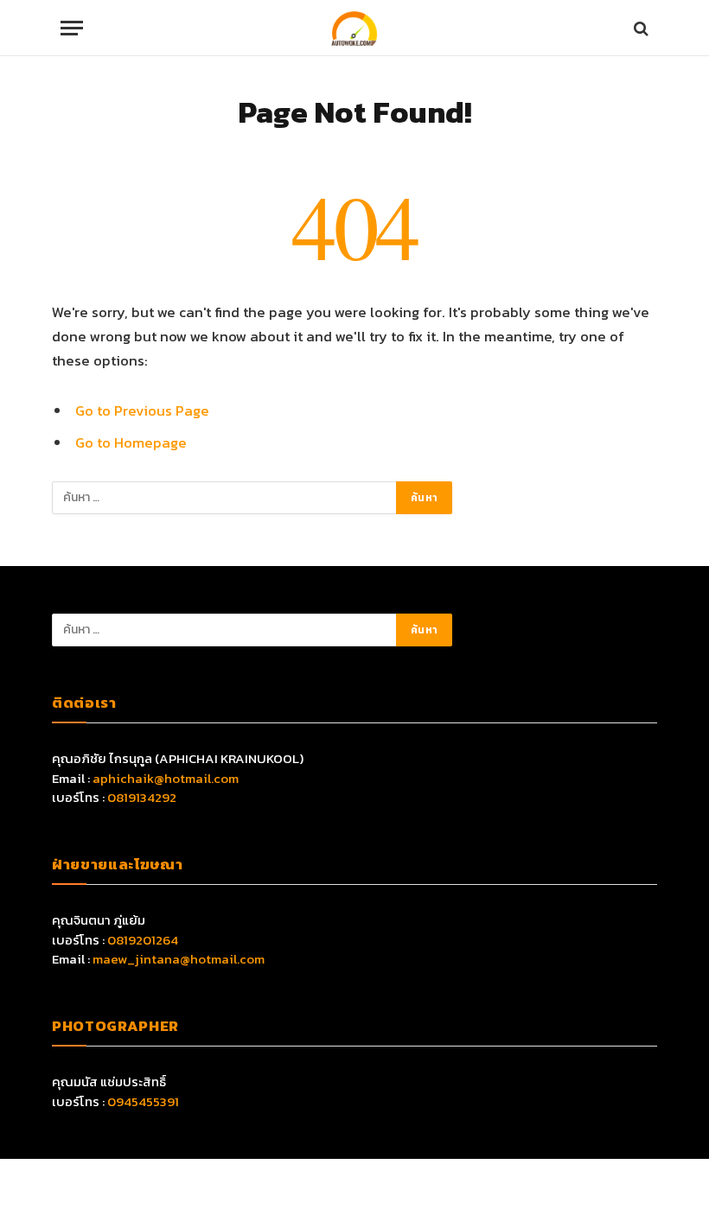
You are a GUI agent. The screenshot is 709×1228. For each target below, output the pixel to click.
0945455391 (143, 1101)
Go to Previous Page (142, 411)
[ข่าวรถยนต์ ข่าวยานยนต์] (354, 28)
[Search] (639, 28)
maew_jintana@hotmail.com (179, 959)
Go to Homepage (131, 443)
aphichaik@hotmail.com (166, 778)
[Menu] (72, 28)
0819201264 (142, 940)
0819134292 (141, 797)
